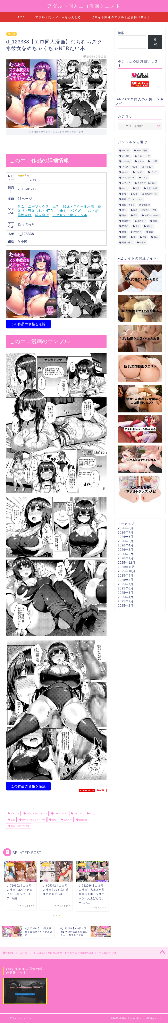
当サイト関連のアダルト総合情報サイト (120, 17)
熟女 (124, 232)
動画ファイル (151, 194)
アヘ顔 (154, 161)
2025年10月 (126, 571)
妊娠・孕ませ (128, 205)
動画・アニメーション (132, 199)
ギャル (125, 172)
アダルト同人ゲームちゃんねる (58, 17)
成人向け (42, 215)
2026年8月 (126, 528)
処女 (21, 206)
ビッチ (154, 172)
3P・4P (125, 151)
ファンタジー (128, 178)
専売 (124, 216)
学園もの (146, 205)
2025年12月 (126, 562)
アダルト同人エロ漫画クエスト (84, 6)
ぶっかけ (126, 161)
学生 (124, 210)
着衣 (151, 232)
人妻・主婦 (152, 188)
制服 (135, 194)
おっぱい (95, 210)
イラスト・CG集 (129, 167)
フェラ (145, 178)
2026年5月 (126, 541)
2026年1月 (126, 558)
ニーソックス (38, 206)
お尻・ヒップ (143, 156)
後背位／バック (152, 216)
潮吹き (150, 226)
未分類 (11, 34)
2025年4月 (126, 597)
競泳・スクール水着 (78, 206)
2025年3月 (126, 601)
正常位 (125, 226)
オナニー (149, 167)
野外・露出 (127, 243)
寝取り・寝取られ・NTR (33, 820)
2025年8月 (126, 579)
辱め (156, 237)
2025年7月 (126, 584)
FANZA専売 (142, 151)
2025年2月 (126, 605)
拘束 (155, 221)
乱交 (137, 188)
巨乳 (55, 206)
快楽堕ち (126, 221)
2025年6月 (126, 588)
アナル (140, 161)
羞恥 (124, 237)
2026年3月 (126, 549)
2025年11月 (126, 567)
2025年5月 (126, 592)
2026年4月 (126, 545)
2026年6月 (126, 536)
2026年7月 (126, 532)
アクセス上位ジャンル (69, 215)
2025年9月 (126, 575)
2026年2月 (126, 554)
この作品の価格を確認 (28, 324)
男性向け (25, 215)
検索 (121, 33)
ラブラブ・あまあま (146, 183)
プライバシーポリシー (21, 1018)
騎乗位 (143, 243)
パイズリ (77, 210)
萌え (145, 237)
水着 (137, 226)
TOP (21, 17)
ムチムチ (126, 183)
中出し (62, 210)
